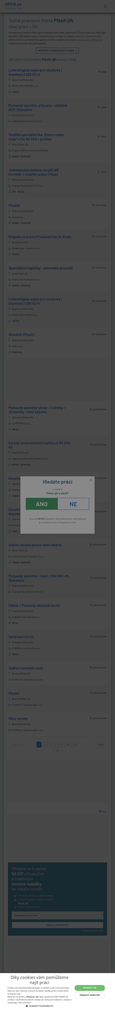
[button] (39, 1006)
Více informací (25, 1002)
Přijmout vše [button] (90, 988)
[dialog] (57, 991)
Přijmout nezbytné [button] (90, 995)
